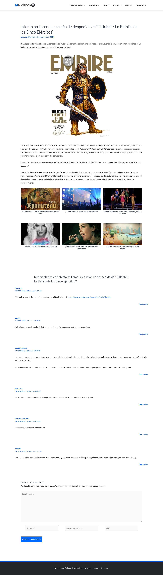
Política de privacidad (74, 568)
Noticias (128, 5)
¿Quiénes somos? (91, 568)
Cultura (116, 5)
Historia (106, 5)
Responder (143, 304)
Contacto (104, 568)
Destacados (141, 5)
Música (24, 37)
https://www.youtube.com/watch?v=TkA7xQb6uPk (89, 297)
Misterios (93, 5)
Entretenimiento (76, 5)
